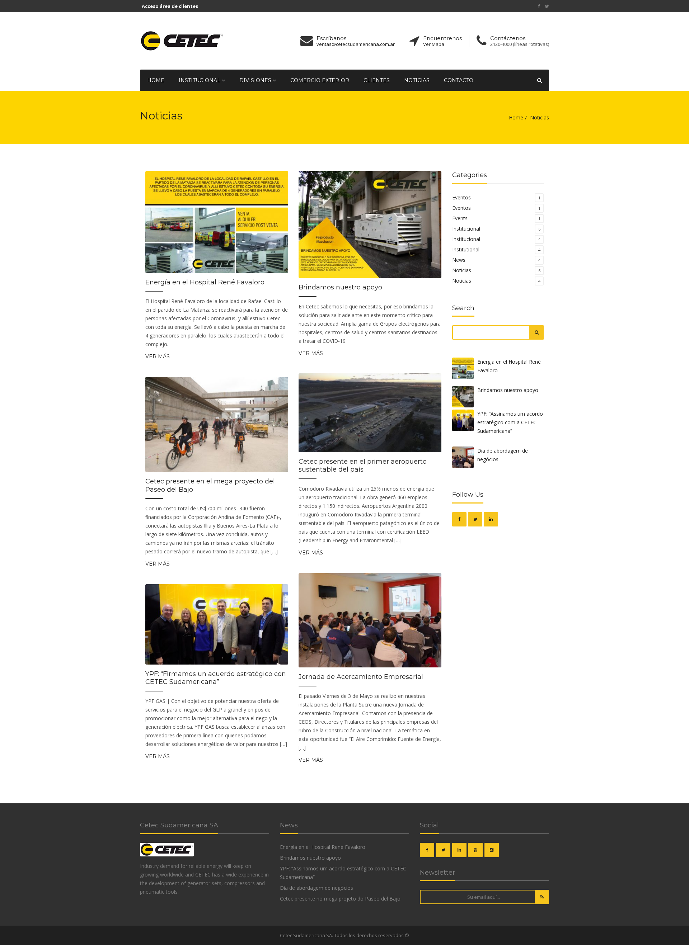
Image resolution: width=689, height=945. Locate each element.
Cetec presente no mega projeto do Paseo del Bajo (340, 898)
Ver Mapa (433, 44)
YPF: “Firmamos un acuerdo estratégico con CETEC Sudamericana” (215, 678)
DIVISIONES (256, 80)
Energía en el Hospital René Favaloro (204, 282)
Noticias (417, 80)
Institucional (466, 228)
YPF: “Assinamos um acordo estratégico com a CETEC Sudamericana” (510, 422)
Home (155, 80)
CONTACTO (458, 80)
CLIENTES (377, 80)
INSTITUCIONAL (200, 80)
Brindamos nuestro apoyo (340, 287)
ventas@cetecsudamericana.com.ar (356, 44)
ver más (157, 356)
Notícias (461, 280)
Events (460, 218)
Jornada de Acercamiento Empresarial (361, 677)
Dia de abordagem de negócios (502, 455)
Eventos (461, 197)
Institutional (465, 249)
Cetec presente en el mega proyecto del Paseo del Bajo (210, 485)
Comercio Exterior (319, 80)
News (458, 259)
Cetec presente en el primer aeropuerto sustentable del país (363, 466)
